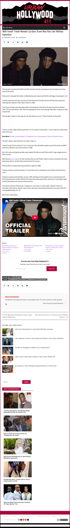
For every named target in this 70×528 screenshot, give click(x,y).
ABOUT (6, 516)
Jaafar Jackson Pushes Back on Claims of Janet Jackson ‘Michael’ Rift (35, 357)
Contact (14, 516)
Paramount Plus (32, 279)
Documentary (13, 279)
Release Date (42, 279)
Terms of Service (42, 516)
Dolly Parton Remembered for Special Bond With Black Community (34, 329)
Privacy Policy (57, 516)
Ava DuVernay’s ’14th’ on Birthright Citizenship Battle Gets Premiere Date (36, 366)
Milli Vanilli (22, 279)
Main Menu (8, 28)
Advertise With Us (27, 516)
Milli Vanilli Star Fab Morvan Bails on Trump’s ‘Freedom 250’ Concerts (54, 246)
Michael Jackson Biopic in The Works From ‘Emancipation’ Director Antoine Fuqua (36, 136)
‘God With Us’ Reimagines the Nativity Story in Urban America (32, 347)
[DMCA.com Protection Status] (62, 520)
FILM (14, 277)
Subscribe (52, 269)
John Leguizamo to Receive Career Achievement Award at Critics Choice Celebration (39, 338)
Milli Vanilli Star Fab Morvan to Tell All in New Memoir (33, 246)
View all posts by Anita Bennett (54, 303)
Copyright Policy (10, 520)
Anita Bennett (22, 37)
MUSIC (19, 277)
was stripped (15, 159)
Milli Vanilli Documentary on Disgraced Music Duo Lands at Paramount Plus (10, 247)
